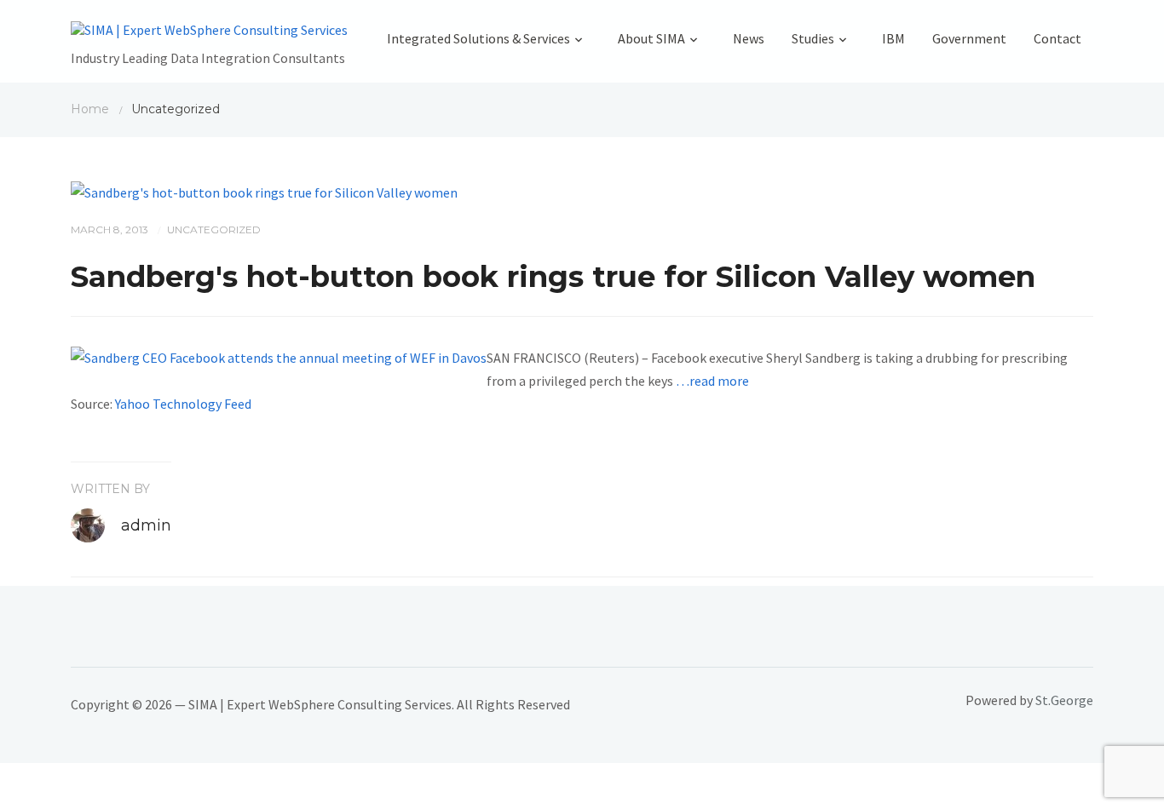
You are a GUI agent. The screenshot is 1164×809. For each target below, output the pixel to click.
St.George (1064, 700)
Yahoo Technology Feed (183, 403)
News (748, 38)
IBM (893, 38)
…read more (712, 380)
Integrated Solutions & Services (478, 38)
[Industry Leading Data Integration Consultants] (209, 34)
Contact (1057, 38)
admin (146, 525)
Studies (813, 38)
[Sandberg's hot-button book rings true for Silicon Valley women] (264, 190)
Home (90, 109)
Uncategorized (214, 229)
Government (969, 38)
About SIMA (651, 38)
